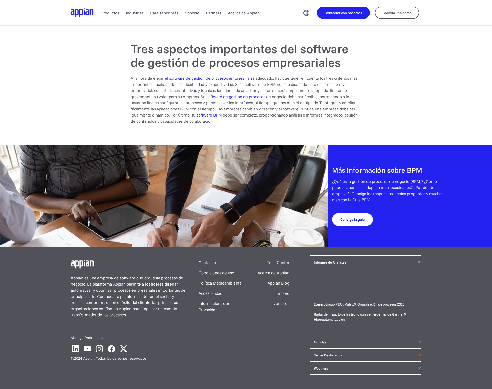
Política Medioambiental (220, 283)
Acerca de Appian (244, 12)
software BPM (209, 115)
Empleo (282, 293)
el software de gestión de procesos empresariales (209, 78)
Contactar (207, 262)
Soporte (192, 12)
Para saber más (164, 12)
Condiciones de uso (216, 272)
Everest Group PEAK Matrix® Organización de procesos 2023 (359, 304)
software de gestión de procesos (236, 96)
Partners (213, 12)
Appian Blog (278, 283)
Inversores (279, 303)
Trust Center (278, 262)
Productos (110, 12)
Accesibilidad (210, 293)
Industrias (135, 12)
